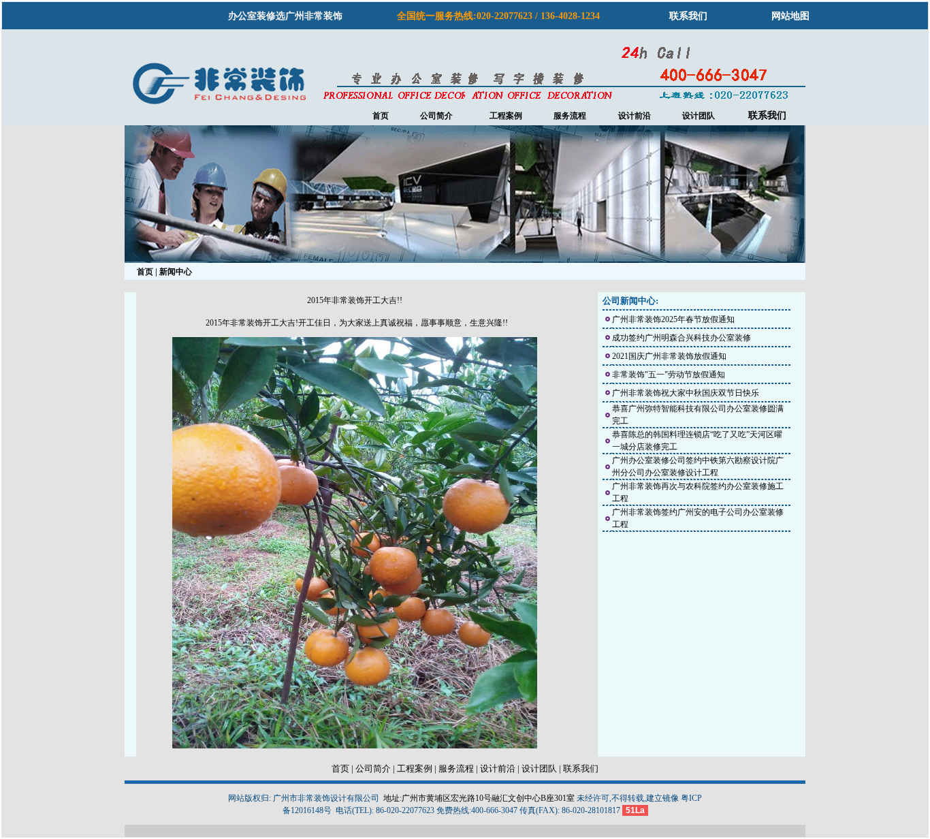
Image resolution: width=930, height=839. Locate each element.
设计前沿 (634, 116)
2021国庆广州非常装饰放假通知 (669, 356)
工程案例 (414, 768)
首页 (380, 116)
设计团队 (698, 116)
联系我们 (688, 16)
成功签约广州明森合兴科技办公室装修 (681, 338)
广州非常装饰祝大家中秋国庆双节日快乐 (685, 393)
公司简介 (436, 116)
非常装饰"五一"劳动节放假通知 (668, 374)
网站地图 (790, 16)
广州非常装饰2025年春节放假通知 (673, 319)
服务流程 (570, 116)
